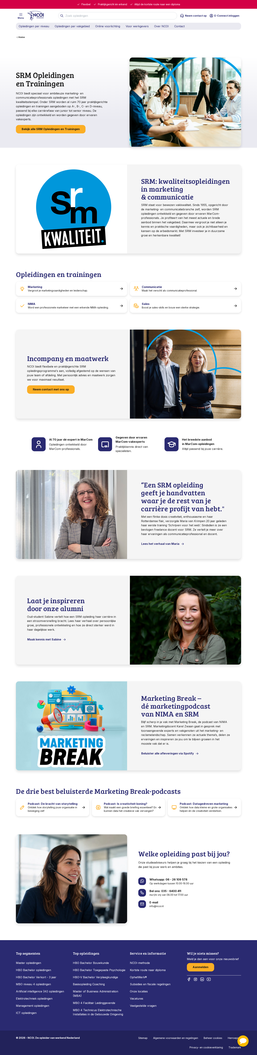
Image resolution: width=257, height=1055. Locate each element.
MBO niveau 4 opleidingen (33, 984)
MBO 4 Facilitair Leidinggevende (94, 1003)
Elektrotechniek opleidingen (34, 998)
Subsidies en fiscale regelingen (150, 984)
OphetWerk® (138, 977)
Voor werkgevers (137, 26)
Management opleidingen (32, 1005)
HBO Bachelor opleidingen (33, 970)
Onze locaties (139, 991)
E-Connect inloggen (226, 15)
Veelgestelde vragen (143, 1005)
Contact (179, 26)
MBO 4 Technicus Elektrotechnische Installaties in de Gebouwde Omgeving (98, 1012)
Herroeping (234, 1037)
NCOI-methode (140, 963)
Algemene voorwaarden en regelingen (175, 1037)
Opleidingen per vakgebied (72, 26)
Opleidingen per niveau (34, 26)
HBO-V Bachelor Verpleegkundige (95, 977)
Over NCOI (161, 26)
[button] (243, 1041)
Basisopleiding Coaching (89, 984)
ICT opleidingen (26, 1013)
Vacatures (136, 998)
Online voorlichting (107, 26)
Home (21, 37)
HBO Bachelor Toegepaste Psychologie (99, 970)
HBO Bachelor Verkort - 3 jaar (36, 977)
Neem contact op (196, 15)
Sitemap (143, 1037)
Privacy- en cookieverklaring (206, 1047)
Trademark (235, 1047)
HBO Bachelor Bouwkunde (91, 963)
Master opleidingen (28, 963)
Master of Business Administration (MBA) (95, 993)
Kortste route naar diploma (148, 970)
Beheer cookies (213, 1037)
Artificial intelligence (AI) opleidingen (40, 991)
